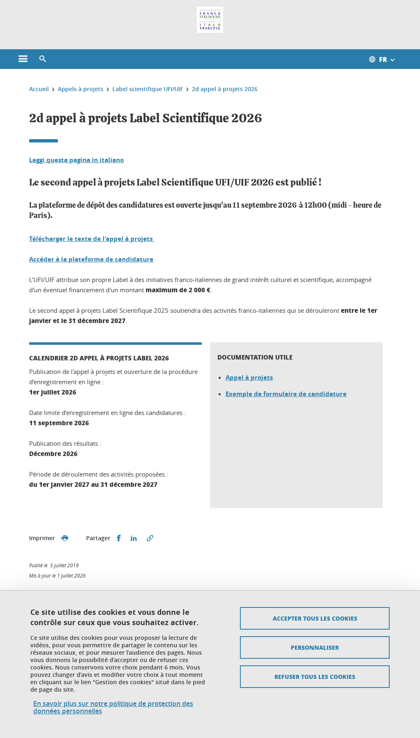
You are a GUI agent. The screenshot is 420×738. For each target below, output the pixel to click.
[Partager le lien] (150, 538)
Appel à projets (249, 377)
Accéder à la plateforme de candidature (91, 259)
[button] (42, 59)
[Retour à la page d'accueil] (210, 20)
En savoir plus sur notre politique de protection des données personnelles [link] (113, 707)
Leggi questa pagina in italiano (76, 160)
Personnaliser (315, 647)
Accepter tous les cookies (315, 618)
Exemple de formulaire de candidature (286, 394)
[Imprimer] (65, 538)
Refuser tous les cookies (314, 676)
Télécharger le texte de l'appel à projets (91, 238)
